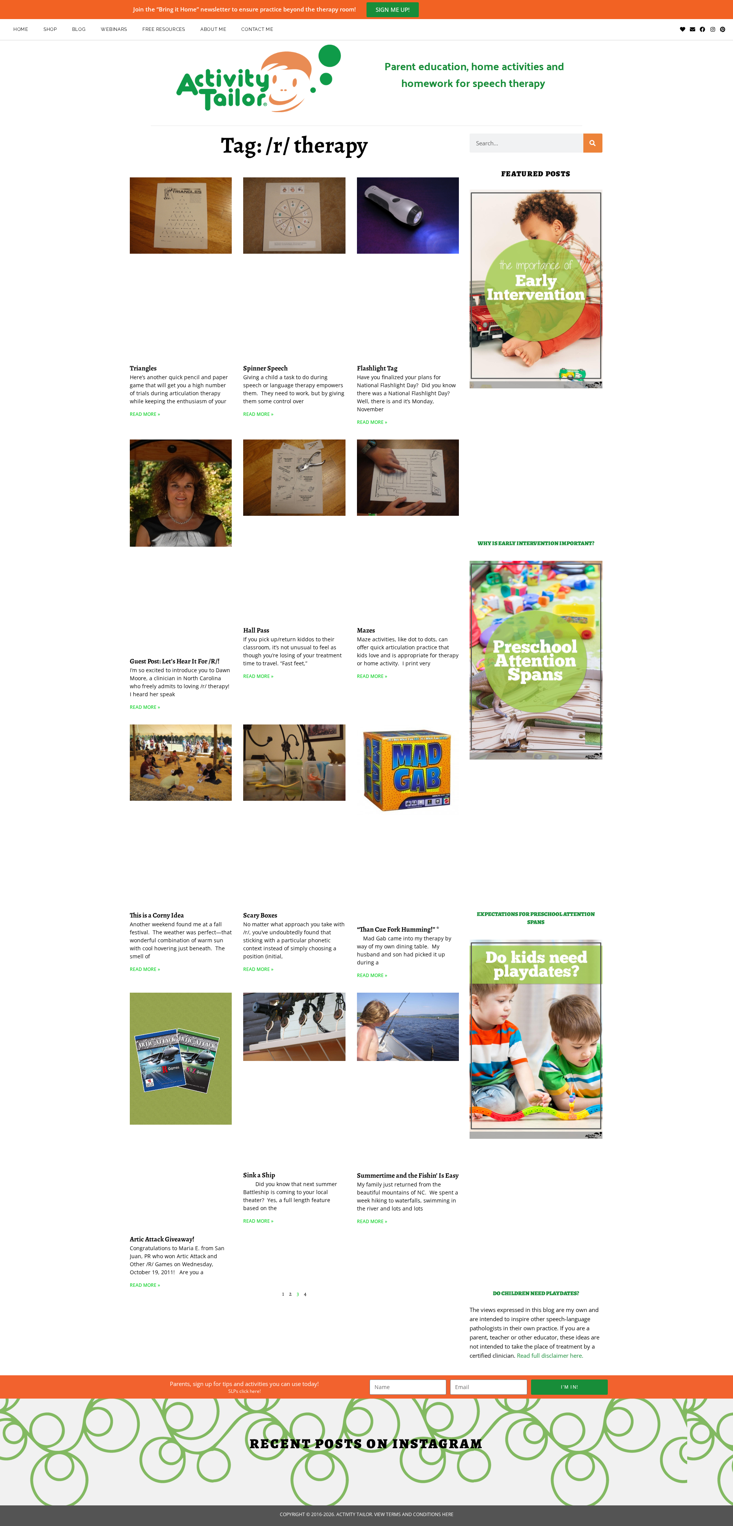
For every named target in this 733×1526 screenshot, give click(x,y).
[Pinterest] (722, 29)
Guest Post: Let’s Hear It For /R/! (175, 661)
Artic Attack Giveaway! (162, 1239)
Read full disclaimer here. (550, 1355)
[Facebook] (702, 29)
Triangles (143, 368)
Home (20, 29)
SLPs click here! (244, 1391)
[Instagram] (713, 29)
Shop (50, 29)
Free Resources (163, 29)
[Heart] (682, 29)
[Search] (592, 143)
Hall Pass (256, 630)
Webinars (114, 29)
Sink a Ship (259, 1175)
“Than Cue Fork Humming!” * (398, 929)
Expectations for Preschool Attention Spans (536, 918)
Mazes (366, 630)
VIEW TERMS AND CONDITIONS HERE (414, 1514)
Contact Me (257, 29)
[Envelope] (692, 29)
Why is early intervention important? (536, 543)
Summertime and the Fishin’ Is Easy (408, 1175)
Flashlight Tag (377, 368)
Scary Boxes (260, 915)
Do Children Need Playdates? (536, 1293)
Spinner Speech (265, 368)
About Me (213, 29)
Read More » (145, 414)
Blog (79, 29)
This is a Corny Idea (157, 915)
